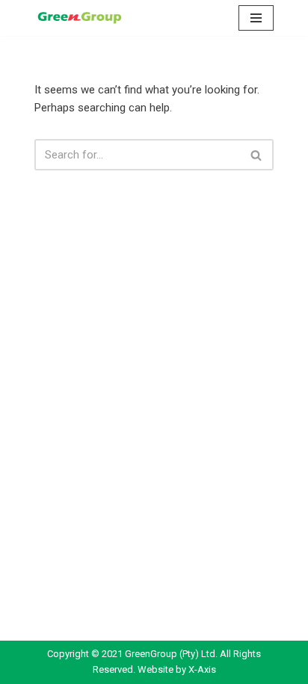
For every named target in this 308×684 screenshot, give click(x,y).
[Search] (257, 154)
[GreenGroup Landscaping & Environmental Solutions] (79, 17)
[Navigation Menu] (256, 18)
